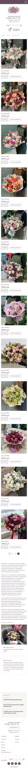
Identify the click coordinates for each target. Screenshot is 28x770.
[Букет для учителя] (14, 635)
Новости (17, 739)
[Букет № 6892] (14, 439)
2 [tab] (13, 642)
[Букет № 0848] (14, 96)
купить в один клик (15, 76)
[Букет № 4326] (14, 353)
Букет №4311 (5, 541)
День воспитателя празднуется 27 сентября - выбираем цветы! (13, 705)
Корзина (3, 747)
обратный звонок (14, 727)
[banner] (14, 10)
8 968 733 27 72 (13, 18)
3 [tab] (14, 642)
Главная (2, 35)
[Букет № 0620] (14, 54)
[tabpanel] (14, 651)
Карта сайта (4, 760)
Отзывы (17, 741)
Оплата (2, 741)
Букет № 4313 (5, 498)
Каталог (8, 35)
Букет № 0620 (5, 71)
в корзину (4, 76)
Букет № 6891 (5, 327)
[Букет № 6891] (14, 310)
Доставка (3, 739)
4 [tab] (16, 642)
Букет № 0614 (5, 242)
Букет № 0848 (5, 113)
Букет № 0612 (5, 156)
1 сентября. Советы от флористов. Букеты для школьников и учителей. (13, 712)
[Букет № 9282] (14, 396)
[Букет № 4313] (14, 481)
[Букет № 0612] (14, 139)
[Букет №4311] (14, 524)
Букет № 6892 (5, 456)
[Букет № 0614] (14, 225)
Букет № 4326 (5, 370)
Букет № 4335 (5, 284)
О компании (3, 736)
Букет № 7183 (5, 199)
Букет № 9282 (5, 413)
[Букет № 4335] (14, 267)
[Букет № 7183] (14, 182)
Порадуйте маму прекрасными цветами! (12, 699)
